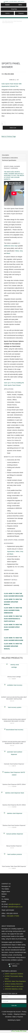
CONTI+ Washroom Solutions (14, 973)
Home (3, 21)
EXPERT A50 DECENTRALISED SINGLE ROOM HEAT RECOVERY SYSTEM (14, 720)
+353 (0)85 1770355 (12, 916)
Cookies (9, 1014)
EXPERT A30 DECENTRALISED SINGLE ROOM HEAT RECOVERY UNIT (14, 742)
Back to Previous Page (9, 136)
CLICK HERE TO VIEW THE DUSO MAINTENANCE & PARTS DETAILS (13, 618)
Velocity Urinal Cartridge (14, 676)
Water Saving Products (9, 21)
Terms (4, 1014)
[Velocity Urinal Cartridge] (14, 669)
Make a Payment (17, 1017)
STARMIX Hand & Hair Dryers (14, 986)
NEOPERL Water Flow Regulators (15, 981)
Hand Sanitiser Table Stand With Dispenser (14, 866)
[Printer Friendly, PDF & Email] (18, 1031)
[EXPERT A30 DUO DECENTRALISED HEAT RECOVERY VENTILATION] (14, 690)
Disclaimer (8, 1017)
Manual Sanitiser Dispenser (14, 846)
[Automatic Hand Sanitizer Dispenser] (14, 757)
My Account (17, 1011)
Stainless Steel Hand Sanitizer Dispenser (14, 825)
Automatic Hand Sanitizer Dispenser (14, 764)
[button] (14, 1005)
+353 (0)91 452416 (12, 913)
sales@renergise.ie (14, 904)
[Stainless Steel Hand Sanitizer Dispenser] (14, 818)
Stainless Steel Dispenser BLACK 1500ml (14, 805)
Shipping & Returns (20, 1014)
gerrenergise (10, 910)
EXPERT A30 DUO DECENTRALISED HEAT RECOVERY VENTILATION (14, 698)
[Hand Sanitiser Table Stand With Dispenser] (14, 859)
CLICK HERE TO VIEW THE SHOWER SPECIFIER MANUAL (13, 602)
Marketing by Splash (14, 1020)
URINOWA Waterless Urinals (14, 989)
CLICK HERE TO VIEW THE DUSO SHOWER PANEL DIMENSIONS (13, 610)
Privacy (24, 1011)
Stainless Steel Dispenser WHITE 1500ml (14, 784)
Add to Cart (13, 127)
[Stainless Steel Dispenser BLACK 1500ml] (14, 798)
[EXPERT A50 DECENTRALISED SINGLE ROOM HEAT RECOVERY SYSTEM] (14, 712)
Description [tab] (5, 155)
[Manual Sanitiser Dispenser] (14, 839)
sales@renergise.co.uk (15, 907)
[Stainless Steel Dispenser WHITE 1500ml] (14, 777)
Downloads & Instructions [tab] (10, 158)
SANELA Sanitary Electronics (14, 984)
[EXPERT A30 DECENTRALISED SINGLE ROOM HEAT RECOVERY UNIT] (14, 734)
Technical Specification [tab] (9, 160)
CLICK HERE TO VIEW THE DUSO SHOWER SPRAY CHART (13, 627)
